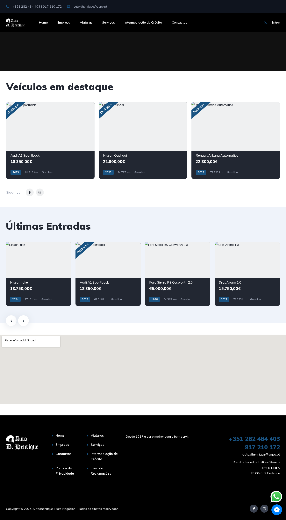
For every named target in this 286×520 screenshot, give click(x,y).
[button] (276, 509)
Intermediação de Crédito (143, 22)
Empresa (63, 22)
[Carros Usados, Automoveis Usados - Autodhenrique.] (15, 22)
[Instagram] (264, 509)
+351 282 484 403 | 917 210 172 (37, 6)
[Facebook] (254, 509)
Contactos (179, 22)
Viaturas (86, 22)
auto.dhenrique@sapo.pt (90, 6)
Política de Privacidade (65, 470)
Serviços (108, 22)
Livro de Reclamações (101, 470)
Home (43, 22)
